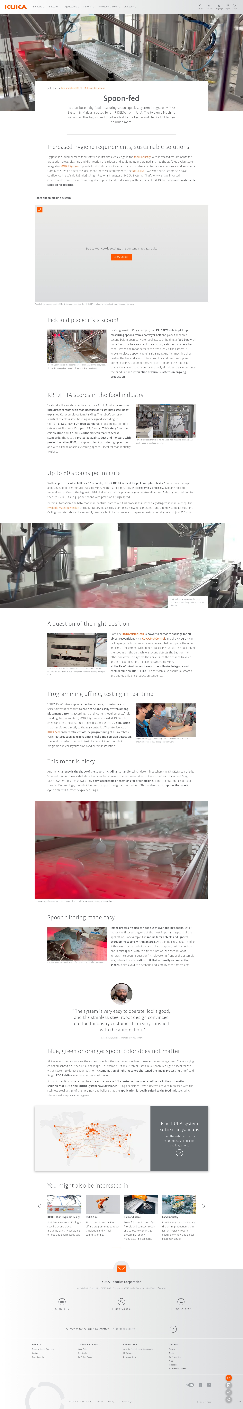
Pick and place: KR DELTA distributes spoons (83, 88)
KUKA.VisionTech (133, 634)
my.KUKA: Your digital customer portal (138, 1349)
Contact (35, 1353)
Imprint (99, 1402)
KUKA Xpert (127, 1353)
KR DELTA (138, 171)
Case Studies (82, 1353)
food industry (142, 157)
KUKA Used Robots (85, 1357)
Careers (172, 1349)
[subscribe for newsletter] (173, 1329)
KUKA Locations (175, 1357)
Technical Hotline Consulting (43, 1349)
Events (171, 1353)
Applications (71, 7)
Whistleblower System (177, 1369)
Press (171, 1361)
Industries (53, 7)
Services (87, 7)
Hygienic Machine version (63, 508)
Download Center (130, 1357)
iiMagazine (173, 1365)
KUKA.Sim (53, 732)
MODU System (70, 166)
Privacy (111, 1402)
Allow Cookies (121, 257)
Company (129, 7)
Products (37, 7)
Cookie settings (125, 1402)
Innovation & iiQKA (108, 7)
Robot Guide (82, 1349)
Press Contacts (38, 1357)
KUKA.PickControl (153, 638)
